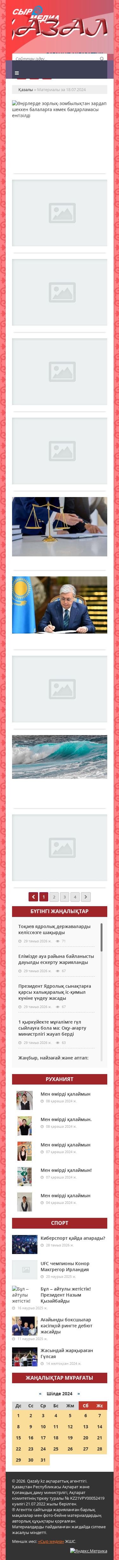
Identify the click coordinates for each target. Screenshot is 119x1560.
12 (70, 1427)
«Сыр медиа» (51, 1541)
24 (43, 1449)
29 (18, 1460)
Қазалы (59, 30)
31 (43, 1460)
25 (55, 1449)
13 (85, 1427)
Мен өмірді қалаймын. (66, 1119)
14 (99, 1427)
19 (70, 1438)
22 (18, 1449)
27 (85, 1449)
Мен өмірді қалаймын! (66, 1170)
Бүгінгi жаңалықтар (59, 911)
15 (18, 1438)
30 (30, 1460)
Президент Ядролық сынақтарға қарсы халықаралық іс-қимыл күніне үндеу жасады (54, 992)
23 (30, 1449)
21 (99, 1438)
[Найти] (102, 58)
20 (85, 1438)
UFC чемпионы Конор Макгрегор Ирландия (65, 1266)
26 (70, 1449)
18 (55, 1438)
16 (30, 1438)
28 (99, 1449)
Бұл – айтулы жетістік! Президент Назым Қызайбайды (66, 1295)
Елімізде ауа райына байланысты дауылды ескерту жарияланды (56, 959)
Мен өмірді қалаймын (65, 1094)
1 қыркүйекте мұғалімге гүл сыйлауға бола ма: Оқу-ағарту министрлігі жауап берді (52, 1028)
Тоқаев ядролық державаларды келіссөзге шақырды (54, 929)
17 (43, 1438)
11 (55, 1427)
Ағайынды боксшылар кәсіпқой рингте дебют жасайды (66, 1326)
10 (43, 1427)
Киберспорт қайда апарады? (73, 1238)
